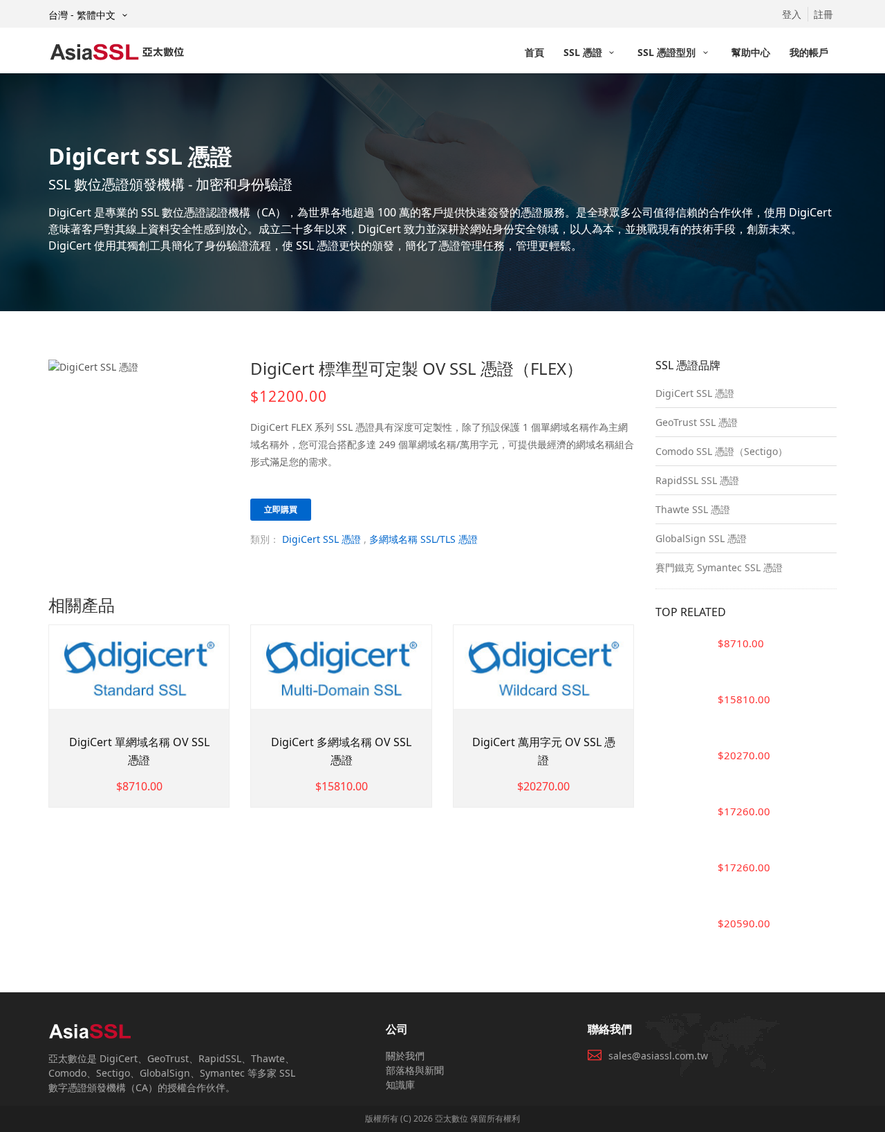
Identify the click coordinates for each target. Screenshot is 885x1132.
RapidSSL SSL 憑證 (697, 480)
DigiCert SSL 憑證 (321, 539)
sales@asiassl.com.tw (658, 1055)
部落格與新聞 (415, 1070)
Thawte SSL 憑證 (692, 509)
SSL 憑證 (584, 52)
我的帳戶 (809, 52)
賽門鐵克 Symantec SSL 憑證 (719, 567)
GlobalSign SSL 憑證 (701, 538)
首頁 (534, 52)
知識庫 (400, 1084)
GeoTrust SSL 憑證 (696, 422)
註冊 (823, 14)
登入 (791, 14)
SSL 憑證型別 (667, 52)
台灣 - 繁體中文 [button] (83, 14)
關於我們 (405, 1055)
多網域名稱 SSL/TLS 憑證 (423, 539)
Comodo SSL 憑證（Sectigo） (721, 451)
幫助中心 (751, 52)
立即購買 (280, 509)
